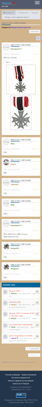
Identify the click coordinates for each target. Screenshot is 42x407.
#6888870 (35, 274)
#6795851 (35, 54)
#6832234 (35, 210)
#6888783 (35, 231)
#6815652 (35, 149)
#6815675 (35, 169)
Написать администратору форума (20, 381)
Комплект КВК (15, 302)
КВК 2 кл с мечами (14, 23)
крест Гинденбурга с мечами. (21, 336)
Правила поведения (29, 375)
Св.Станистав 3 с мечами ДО (20, 324)
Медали (34, 318)
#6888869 (35, 254)
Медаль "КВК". (15, 291)
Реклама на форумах (12, 375)
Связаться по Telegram (21, 383)
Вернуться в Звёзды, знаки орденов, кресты (19, 362)
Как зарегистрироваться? (20, 378)
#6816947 (35, 190)
